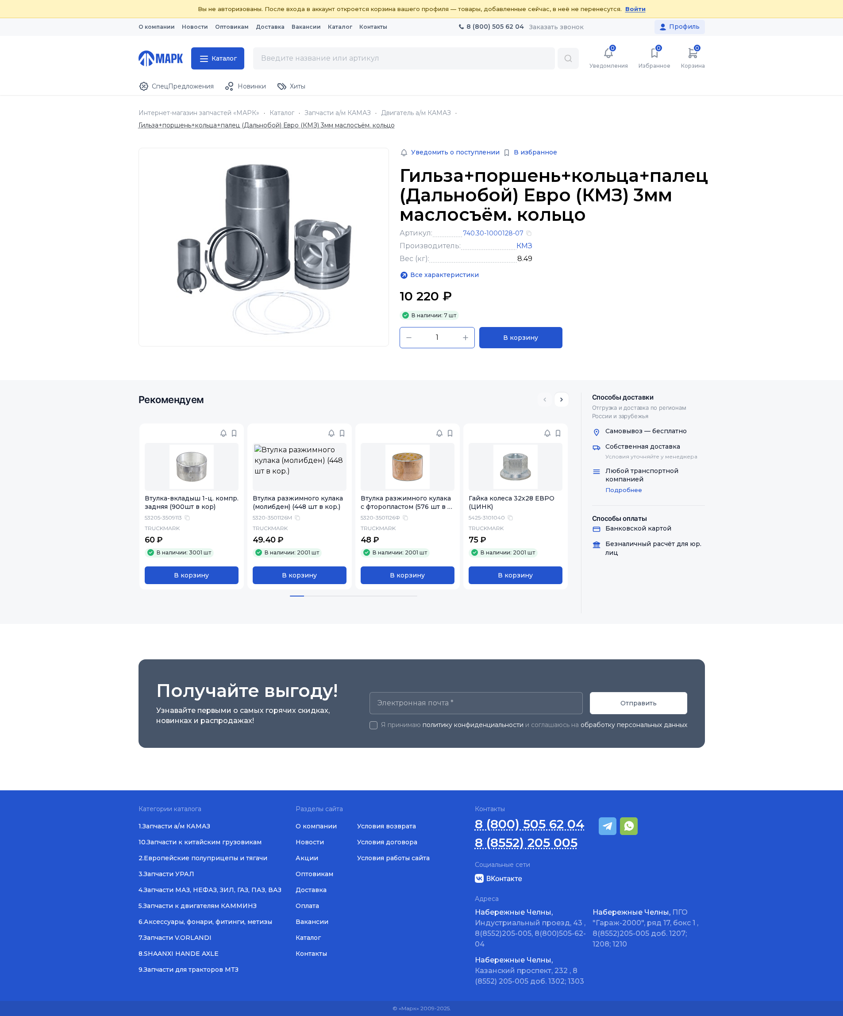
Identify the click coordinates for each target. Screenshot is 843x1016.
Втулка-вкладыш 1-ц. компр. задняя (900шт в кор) (192, 502)
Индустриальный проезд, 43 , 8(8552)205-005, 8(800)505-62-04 (530, 928)
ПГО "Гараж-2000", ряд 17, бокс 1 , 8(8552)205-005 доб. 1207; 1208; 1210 (645, 928)
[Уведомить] (223, 433)
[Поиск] (568, 58)
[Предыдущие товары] (545, 400)
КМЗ (524, 246)
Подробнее (623, 489)
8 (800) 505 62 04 (530, 824)
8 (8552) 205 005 (526, 843)
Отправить (638, 703)
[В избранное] (234, 433)
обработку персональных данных (634, 725)
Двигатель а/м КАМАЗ (416, 113)
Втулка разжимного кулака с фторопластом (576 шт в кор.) (406, 506)
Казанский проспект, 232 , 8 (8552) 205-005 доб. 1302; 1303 (529, 970)
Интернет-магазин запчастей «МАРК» (199, 113)
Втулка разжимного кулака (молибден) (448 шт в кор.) (298, 502)
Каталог (281, 113)
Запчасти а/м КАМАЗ (337, 113)
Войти (635, 8)
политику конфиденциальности (473, 725)
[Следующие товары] (561, 400)
